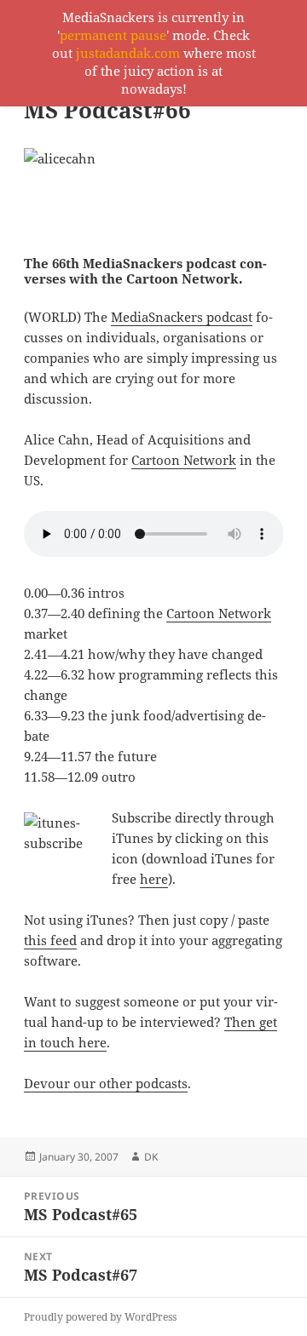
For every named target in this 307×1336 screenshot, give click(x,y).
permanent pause (113, 34)
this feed (50, 940)
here (154, 878)
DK (151, 1157)
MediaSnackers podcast (181, 316)
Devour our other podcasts (106, 1083)
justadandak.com (128, 52)
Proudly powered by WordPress (100, 1317)
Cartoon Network (183, 459)
